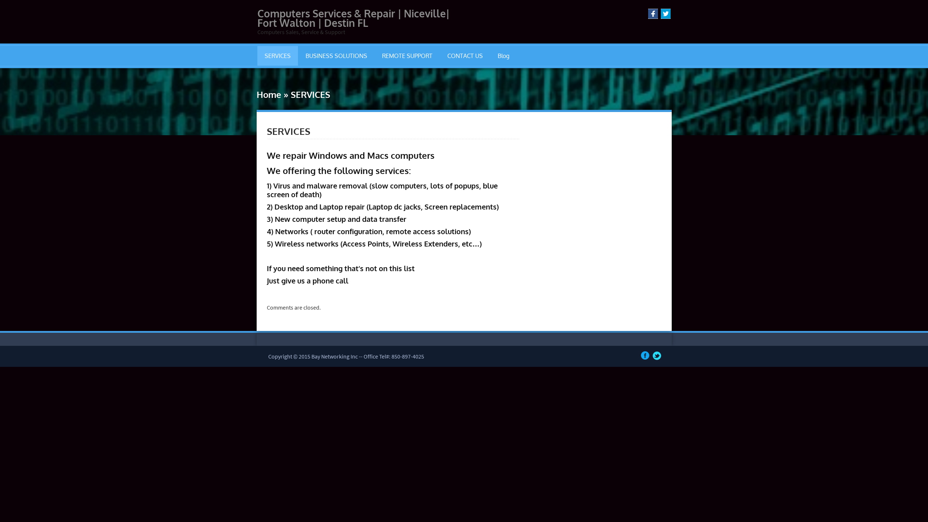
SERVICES (278, 55)
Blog (503, 55)
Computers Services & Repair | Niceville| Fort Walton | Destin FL (353, 18)
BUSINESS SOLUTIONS (336, 55)
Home (269, 94)
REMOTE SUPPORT (407, 55)
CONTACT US (465, 55)
